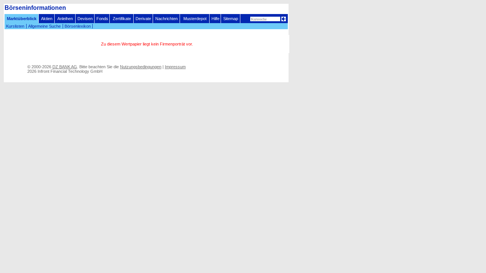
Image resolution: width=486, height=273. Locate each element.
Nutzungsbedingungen (140, 66)
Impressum (175, 66)
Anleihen (65, 18)
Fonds (102, 18)
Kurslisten (15, 26)
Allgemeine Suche (44, 26)
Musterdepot (195, 18)
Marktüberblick (21, 18)
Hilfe (215, 18)
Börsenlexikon (78, 26)
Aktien (46, 18)
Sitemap (230, 18)
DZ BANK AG (64, 66)
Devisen (85, 18)
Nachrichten (166, 18)
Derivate (143, 18)
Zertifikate (122, 18)
